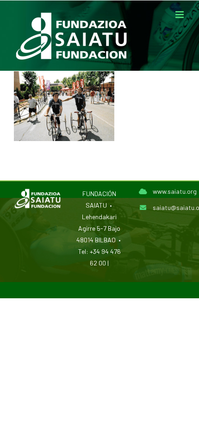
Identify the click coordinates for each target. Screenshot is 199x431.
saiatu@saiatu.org (169, 207)
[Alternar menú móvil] (180, 14)
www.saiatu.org (169, 191)
